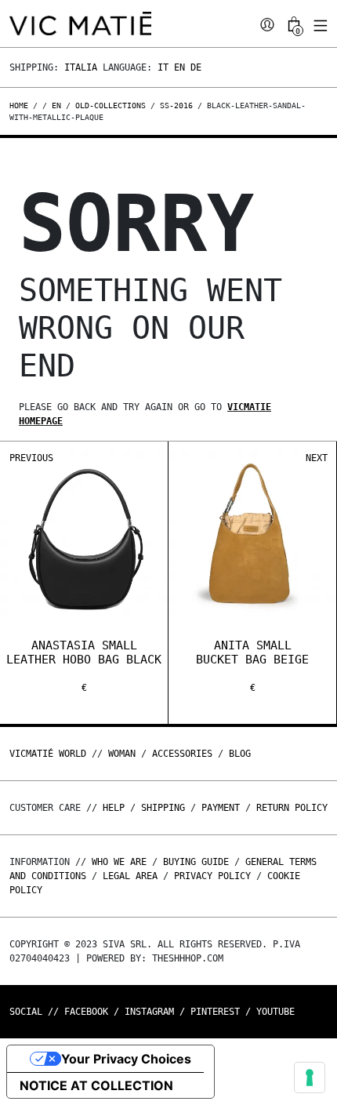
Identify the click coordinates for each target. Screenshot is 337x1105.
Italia (80, 67)
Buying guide (196, 861)
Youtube (275, 1011)
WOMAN (122, 753)
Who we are (119, 861)
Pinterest (215, 1011)
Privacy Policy (212, 876)
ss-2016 (176, 105)
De (195, 67)
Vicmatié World (47, 753)
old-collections (110, 105)
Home (21, 105)
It (163, 67)
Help (114, 807)
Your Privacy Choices (126, 1059)
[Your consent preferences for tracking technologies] (309, 1077)
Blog (240, 753)
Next (317, 458)
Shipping (163, 807)
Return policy (292, 807)
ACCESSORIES (182, 753)
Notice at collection (96, 1085)
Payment (220, 807)
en (56, 105)
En (179, 67)
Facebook (86, 1011)
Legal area (130, 876)
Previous (31, 458)
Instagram (149, 1011)
